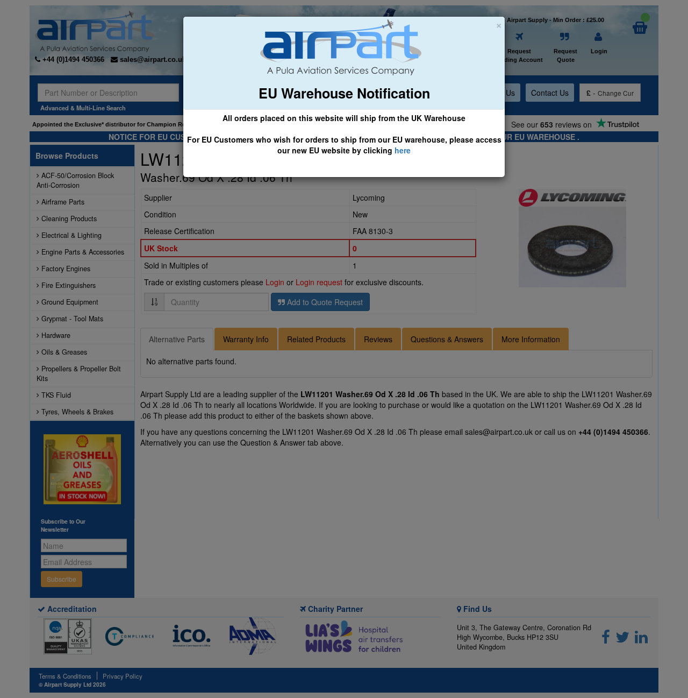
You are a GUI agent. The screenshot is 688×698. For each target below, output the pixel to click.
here (403, 150)
